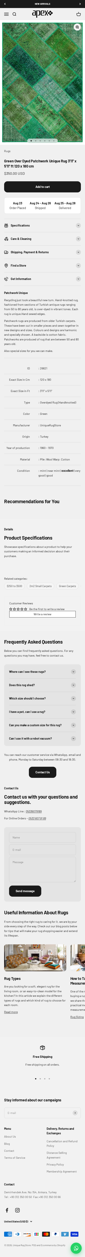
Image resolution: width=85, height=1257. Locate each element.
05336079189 (34, 811)
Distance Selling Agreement (57, 1155)
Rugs (7, 151)
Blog (7, 1143)
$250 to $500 (14, 586)
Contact (9, 1150)
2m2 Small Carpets (41, 586)
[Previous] (5, 4)
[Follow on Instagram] (17, 1210)
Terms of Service (14, 1157)
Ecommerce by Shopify (53, 1245)
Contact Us (42, 772)
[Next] (80, 4)
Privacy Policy (55, 1164)
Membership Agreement (62, 1171)
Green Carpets (67, 586)
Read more (11, 1012)
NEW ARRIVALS (42, 3)
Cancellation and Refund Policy (62, 1143)
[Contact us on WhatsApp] (76, 1248)
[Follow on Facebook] (7, 1210)
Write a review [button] (42, 614)
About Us (10, 1136)
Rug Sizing (77, 1017)
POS (34, 1245)
